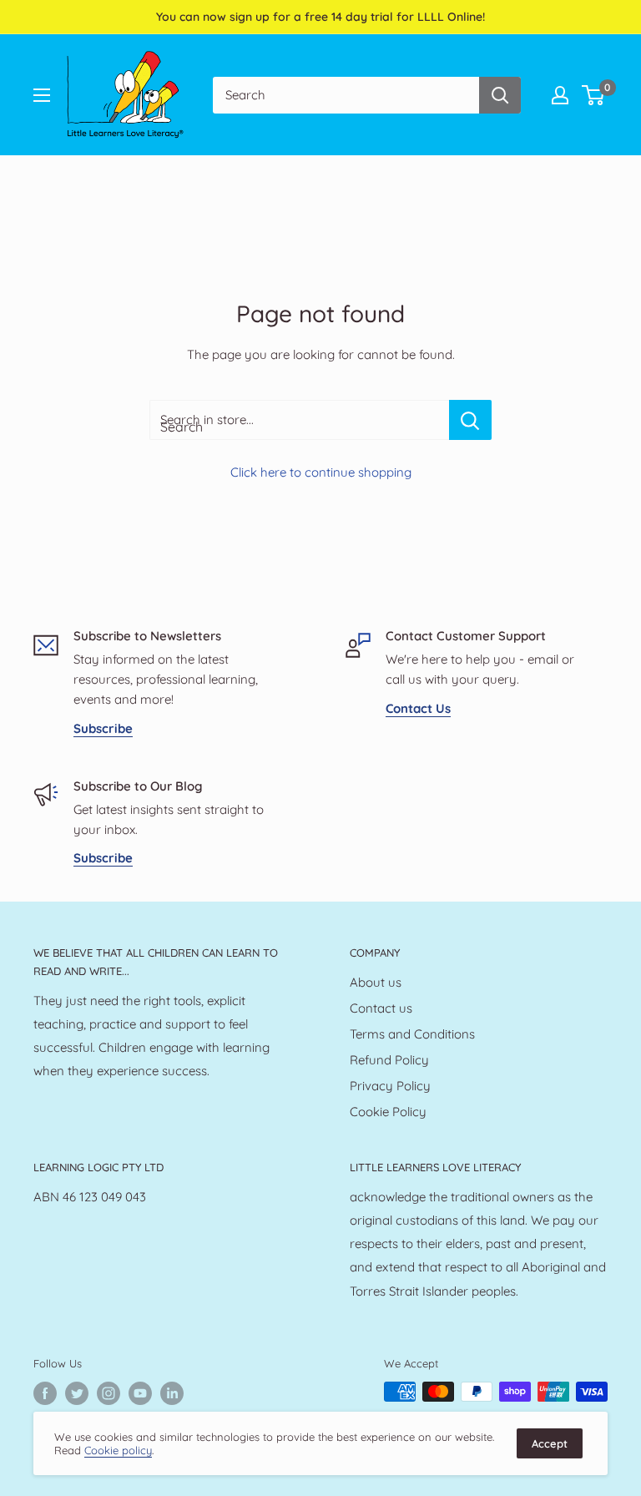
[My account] (560, 95)
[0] (593, 95)
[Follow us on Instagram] (108, 1393)
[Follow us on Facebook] (45, 1393)
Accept (550, 1443)
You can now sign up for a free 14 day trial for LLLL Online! (320, 16)
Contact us (381, 1008)
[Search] (500, 95)
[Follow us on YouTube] (140, 1393)
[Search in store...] (470, 420)
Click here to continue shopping (320, 472)
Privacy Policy (390, 1086)
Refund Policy (389, 1060)
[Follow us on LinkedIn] (172, 1393)
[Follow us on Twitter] (76, 1393)
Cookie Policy (388, 1111)
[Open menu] (41, 95)
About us (375, 982)
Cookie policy (118, 1450)
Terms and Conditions (412, 1034)
